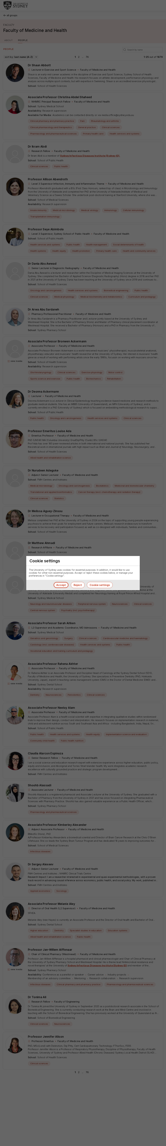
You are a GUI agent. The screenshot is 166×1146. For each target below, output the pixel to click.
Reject (78, 585)
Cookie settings (100, 585)
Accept (61, 585)
